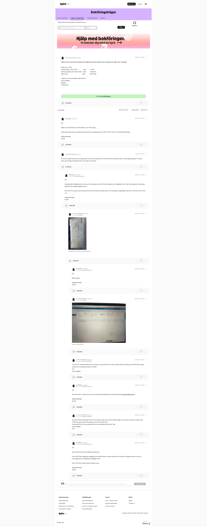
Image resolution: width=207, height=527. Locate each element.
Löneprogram (62, 503)
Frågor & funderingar (77, 18)
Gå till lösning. (106, 96)
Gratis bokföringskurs (87, 500)
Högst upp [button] (61, 522)
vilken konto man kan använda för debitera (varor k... (72, 22)
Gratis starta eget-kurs (88, 503)
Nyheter (102, 18)
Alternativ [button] (121, 27)
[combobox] (76, 27)
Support (131, 500)
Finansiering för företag (65, 509)
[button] (146, 57)
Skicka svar (140, 484)
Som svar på (76, 176)
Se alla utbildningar (87, 509)
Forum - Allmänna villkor (111, 500)
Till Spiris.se (132, 503)
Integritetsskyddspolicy (111, 503)
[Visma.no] (65, 4)
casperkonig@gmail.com (128, 394)
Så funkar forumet (110, 506)
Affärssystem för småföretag (66, 506)
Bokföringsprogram (63, 500)
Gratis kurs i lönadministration (89, 506)
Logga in (140, 4)
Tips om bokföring (92, 18)
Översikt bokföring (62, 18)
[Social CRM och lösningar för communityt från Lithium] (146, 523)
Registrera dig (131, 4)
